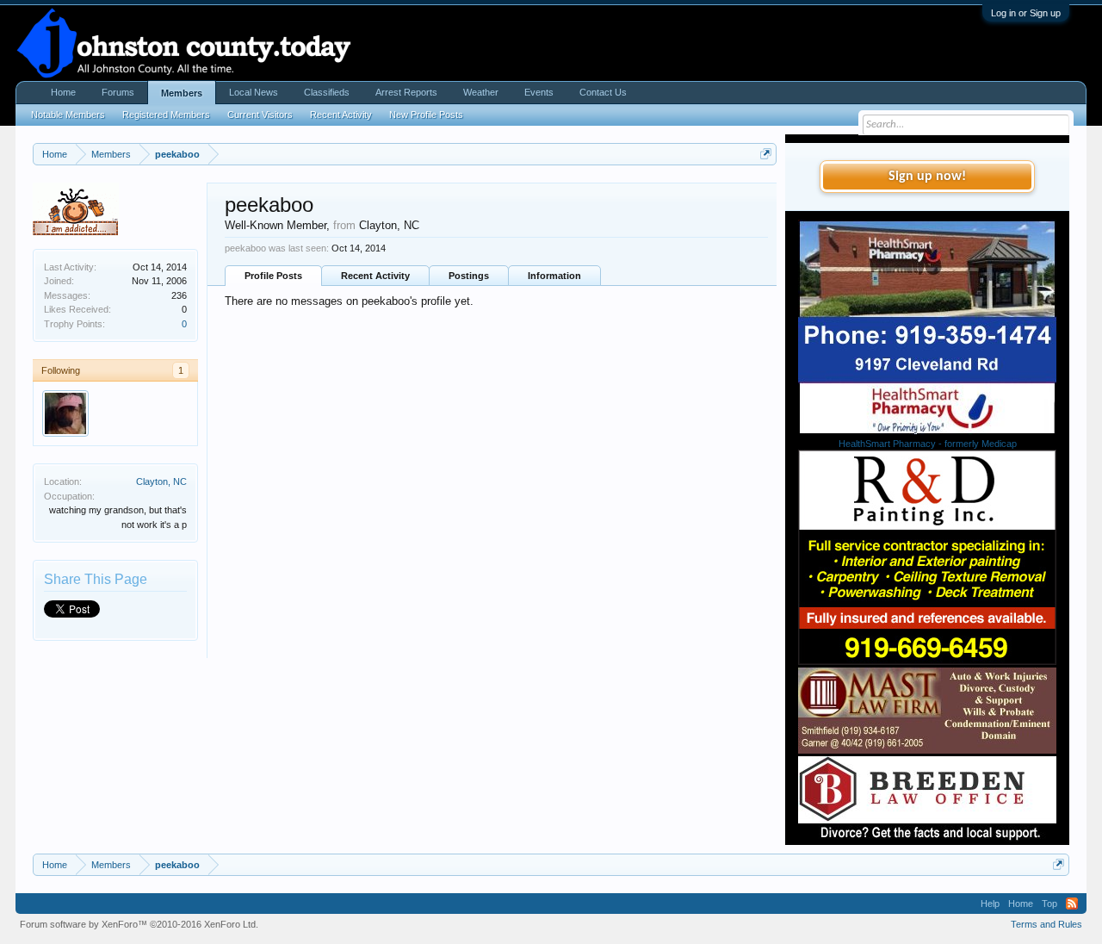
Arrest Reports (406, 92)
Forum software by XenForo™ (139, 924)
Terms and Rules (1046, 924)
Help (990, 903)
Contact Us (603, 92)
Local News (253, 92)
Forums (118, 92)
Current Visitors (260, 114)
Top (1049, 903)
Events (539, 92)
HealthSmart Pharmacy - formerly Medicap (928, 443)
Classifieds (327, 92)
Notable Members (68, 114)
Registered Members (166, 114)
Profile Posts (273, 275)
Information (554, 275)
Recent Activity (375, 275)
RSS (1072, 903)
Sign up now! (927, 176)
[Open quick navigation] (765, 153)
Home (63, 92)
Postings (469, 275)
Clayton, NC (161, 481)
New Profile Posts (426, 114)
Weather (480, 92)
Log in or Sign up (1026, 13)
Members (181, 93)
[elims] (65, 413)
